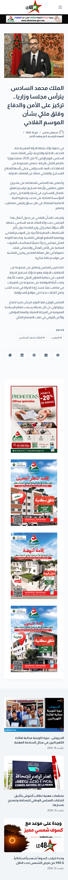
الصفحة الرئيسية (56, 136)
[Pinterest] (34, 355)
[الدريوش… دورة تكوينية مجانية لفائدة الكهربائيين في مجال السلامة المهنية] (34, 715)
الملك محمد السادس (32, 337)
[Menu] (60, 7)
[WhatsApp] (10, 355)
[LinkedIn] (22, 355)
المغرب (56, 337)
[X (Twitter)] (46, 355)
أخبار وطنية (41, 136)
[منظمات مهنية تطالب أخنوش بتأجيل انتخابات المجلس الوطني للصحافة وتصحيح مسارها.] (34, 773)
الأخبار (32, 136)
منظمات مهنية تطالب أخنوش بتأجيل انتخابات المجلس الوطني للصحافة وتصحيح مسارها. (36, 800)
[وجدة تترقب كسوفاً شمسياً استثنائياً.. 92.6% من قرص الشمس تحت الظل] (34, 835)
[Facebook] (58, 355)
